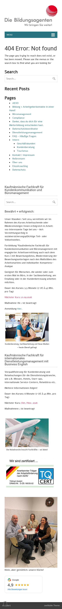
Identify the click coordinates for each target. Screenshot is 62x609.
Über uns (17, 162)
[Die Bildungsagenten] (31, 25)
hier (19, 308)
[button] (5, 604)
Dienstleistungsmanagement (27, 132)
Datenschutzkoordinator (25, 128)
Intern (15, 139)
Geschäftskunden (26, 143)
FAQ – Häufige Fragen (24, 136)
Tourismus (22, 151)
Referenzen (18, 158)
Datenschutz (19, 169)
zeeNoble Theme (52, 605)
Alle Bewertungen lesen (17, 589)
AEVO (15, 103)
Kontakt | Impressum (23, 155)
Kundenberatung (26, 147)
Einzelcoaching (20, 166)
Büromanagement (21, 114)
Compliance (18, 117)
